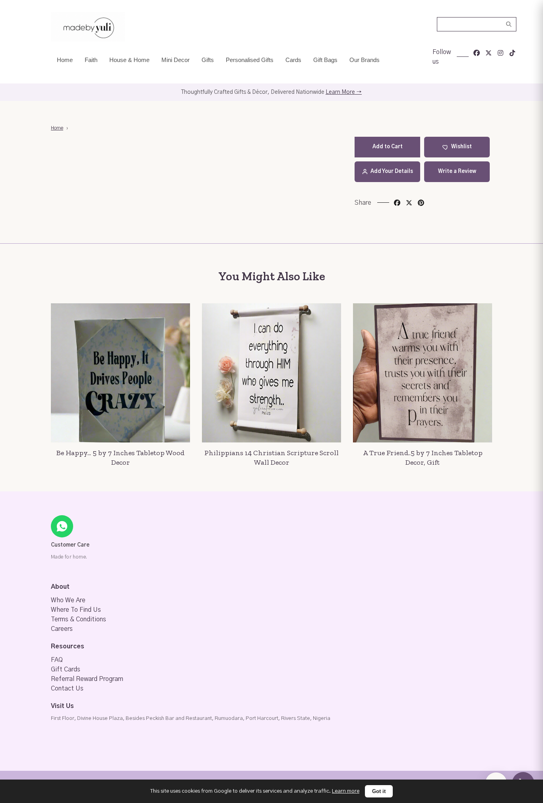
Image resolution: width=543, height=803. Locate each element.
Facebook (397, 203)
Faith (91, 59)
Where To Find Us (76, 610)
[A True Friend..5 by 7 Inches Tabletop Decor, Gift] (422, 372)
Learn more (345, 791)
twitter (489, 53)
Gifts (208, 59)
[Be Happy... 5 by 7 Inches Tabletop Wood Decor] (120, 372)
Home (65, 59)
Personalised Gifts (249, 59)
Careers (62, 629)
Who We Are (68, 600)
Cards (293, 59)
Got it (379, 791)
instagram (500, 53)
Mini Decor (175, 59)
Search (509, 24)
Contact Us (67, 688)
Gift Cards (65, 669)
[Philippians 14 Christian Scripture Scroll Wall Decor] (271, 372)
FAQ (57, 660)
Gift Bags (325, 59)
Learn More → (344, 92)
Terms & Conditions (78, 619)
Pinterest (421, 203)
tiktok (512, 53)
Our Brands (364, 59)
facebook (477, 53)
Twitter (409, 203)
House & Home (129, 59)
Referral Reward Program (87, 679)
